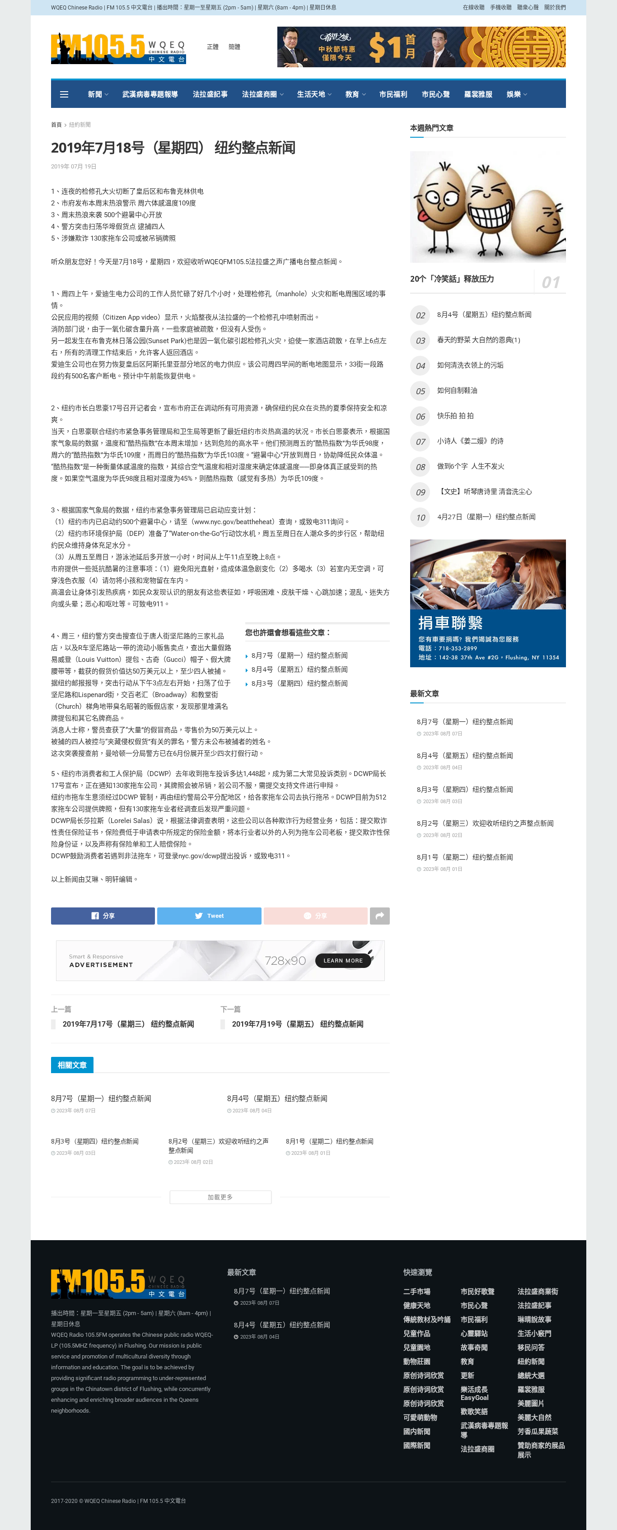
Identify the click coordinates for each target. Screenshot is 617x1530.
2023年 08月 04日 (251, 1111)
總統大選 (531, 1376)
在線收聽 (474, 8)
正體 (213, 46)
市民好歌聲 (478, 1292)
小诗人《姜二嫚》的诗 (470, 440)
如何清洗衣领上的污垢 (470, 364)
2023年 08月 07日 (75, 1111)
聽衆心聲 (528, 8)
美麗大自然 (535, 1418)
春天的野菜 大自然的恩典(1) (478, 339)
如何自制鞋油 (458, 390)
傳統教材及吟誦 (427, 1320)
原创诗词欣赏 (423, 1376)
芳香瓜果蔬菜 (538, 1432)
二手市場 (416, 1292)
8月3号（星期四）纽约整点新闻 (300, 683)
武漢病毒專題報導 (150, 94)
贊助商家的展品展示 (541, 1450)
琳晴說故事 (535, 1320)
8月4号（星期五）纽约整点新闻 (300, 669)
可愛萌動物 (420, 1418)
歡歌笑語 (474, 1412)
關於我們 (555, 8)
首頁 (56, 125)
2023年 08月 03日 (75, 1153)
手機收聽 (501, 8)
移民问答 (531, 1348)
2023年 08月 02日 (193, 1162)
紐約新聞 (80, 125)
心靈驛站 (474, 1334)
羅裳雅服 (478, 94)
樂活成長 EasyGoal (475, 1394)
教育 (353, 94)
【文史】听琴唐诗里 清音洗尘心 (484, 491)
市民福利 (393, 94)
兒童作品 (416, 1334)
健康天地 (416, 1306)
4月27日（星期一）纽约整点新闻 (486, 516)
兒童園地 (416, 1348)
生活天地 (311, 94)
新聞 (95, 94)
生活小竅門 (535, 1334)
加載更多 (220, 1197)
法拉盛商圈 (259, 94)
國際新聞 (416, 1446)
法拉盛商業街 (538, 1292)
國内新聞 (416, 1432)
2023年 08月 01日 (310, 1153)
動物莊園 (416, 1362)
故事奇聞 (474, 1348)
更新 (467, 1376)
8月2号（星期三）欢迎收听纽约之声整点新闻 (485, 823)
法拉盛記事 (210, 94)
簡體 (234, 46)
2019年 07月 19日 (74, 166)
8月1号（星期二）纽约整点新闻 (330, 1141)
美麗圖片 (531, 1404)
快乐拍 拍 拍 (455, 415)
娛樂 (514, 94)
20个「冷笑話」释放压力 (452, 279)
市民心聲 (436, 94)
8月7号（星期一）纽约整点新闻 (300, 655)
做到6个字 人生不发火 (470, 465)
